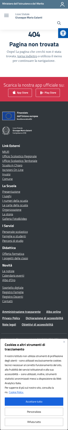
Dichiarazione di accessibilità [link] (44, 318)
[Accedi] (62, 4)
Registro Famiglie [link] (13, 292)
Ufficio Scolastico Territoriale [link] (19, 160)
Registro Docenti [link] (12, 296)
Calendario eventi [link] (13, 275)
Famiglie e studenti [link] (14, 236)
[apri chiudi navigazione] (6, 16)
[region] (34, 384)
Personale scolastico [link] (15, 231)
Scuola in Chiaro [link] (12, 165)
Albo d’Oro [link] (8, 280)
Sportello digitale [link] (12, 287)
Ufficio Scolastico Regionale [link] (19, 156)
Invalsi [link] (6, 174)
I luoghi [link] (6, 196)
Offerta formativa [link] (13, 253)
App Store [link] (22, 92)
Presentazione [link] (11, 191)
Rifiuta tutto (34, 422)
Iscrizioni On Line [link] (12, 169)
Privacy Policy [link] (11, 318)
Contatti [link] (7, 301)
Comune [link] (7, 179)
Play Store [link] (50, 92)
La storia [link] (7, 214)
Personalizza (34, 412)
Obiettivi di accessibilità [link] (37, 324)
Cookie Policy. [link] (16, 392)
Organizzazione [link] (11, 209)
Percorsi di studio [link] (12, 240)
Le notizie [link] (8, 271)
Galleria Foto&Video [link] (14, 218)
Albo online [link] (53, 311)
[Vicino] (64, 341)
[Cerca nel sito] (59, 23)
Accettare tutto (34, 401)
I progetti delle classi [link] (15, 258)
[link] (63, 33)
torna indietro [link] (27, 56)
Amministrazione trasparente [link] (21, 311)
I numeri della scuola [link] (15, 200)
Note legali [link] (9, 324)
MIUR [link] (5, 151)
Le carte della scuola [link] (15, 205)
